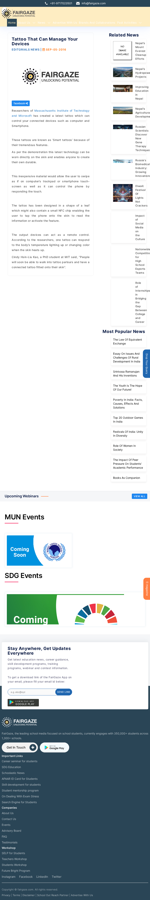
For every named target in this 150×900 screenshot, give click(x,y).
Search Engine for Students (19, 802)
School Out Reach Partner (53, 895)
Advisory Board (11, 830)
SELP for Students (13, 853)
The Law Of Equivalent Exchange (127, 341)
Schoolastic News (13, 772)
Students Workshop (14, 864)
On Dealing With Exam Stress (20, 796)
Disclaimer (28, 895)
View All (139, 496)
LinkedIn (42, 877)
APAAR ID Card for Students (20, 778)
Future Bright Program (16, 870)
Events (6, 824)
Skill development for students (21, 784)
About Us (24, 22)
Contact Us (9, 819)
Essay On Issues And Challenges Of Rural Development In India (126, 357)
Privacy (6, 895)
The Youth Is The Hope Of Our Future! (127, 387)
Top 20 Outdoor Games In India (128, 419)
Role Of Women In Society (124, 447)
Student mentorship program (20, 790)
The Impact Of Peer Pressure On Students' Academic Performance (128, 463)
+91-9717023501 (61, 3)
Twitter (57, 877)
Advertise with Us (65, 22)
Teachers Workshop (14, 859)
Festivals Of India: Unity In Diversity (128, 433)
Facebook (26, 877)
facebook (20, 103)
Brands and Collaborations (97, 22)
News (41, 22)
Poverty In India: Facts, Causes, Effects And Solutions (128, 403)
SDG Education (11, 767)
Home (12, 22)
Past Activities (127, 22)
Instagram (8, 877)
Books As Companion (126, 477)
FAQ (4, 836)
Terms (16, 895)
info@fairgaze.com (94, 3)
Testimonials (9, 842)
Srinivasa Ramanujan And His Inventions (126, 373)
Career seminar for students (19, 761)
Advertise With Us (82, 895)
